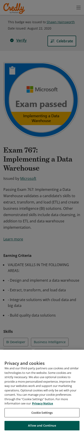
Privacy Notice (42, 403)
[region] (42, 392)
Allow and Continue (42, 425)
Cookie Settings (42, 413)
